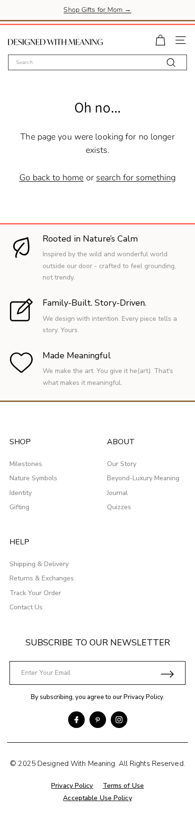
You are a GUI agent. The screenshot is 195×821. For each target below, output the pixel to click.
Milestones (25, 463)
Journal (117, 492)
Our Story (121, 463)
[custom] (76, 719)
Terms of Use (123, 785)
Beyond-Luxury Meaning (143, 478)
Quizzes (119, 507)
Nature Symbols (33, 478)
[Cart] (160, 39)
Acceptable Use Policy (97, 797)
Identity (20, 492)
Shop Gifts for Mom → (97, 9)
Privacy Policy (143, 697)
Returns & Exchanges (41, 578)
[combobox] (97, 62)
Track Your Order (35, 592)
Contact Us (26, 607)
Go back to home (51, 177)
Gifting (19, 507)
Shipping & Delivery (39, 564)
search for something (136, 177)
